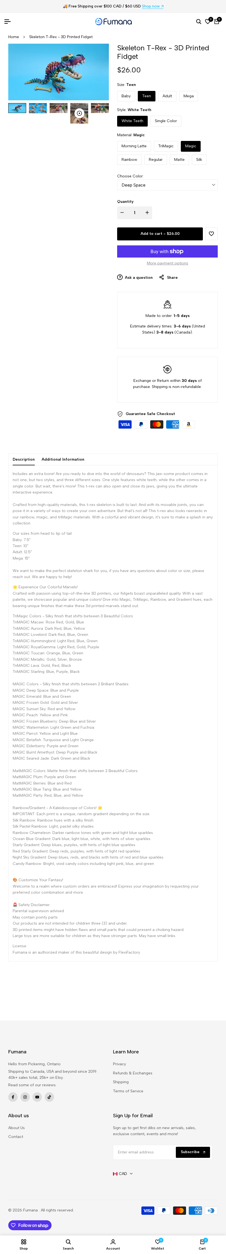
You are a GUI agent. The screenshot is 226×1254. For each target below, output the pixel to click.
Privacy (119, 1064)
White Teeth (132, 121)
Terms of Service (128, 1091)
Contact (15, 1136)
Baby (126, 96)
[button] (211, 233)
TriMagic (166, 146)
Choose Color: (130, 176)
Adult (167, 96)
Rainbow (129, 159)
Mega (189, 96)
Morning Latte (134, 146)
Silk (199, 159)
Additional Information (63, 459)
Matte (179, 159)
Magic (190, 146)
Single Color (166, 121)
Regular (156, 159)
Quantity (125, 201)
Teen (146, 96)
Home (13, 37)
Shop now (151, 6)
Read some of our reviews (32, 1085)
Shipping (121, 1082)
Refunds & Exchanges (132, 1073)
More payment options (167, 263)
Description (24, 459)
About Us (16, 1128)
